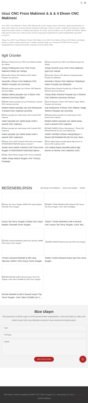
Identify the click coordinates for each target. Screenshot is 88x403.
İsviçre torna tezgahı (70, 188)
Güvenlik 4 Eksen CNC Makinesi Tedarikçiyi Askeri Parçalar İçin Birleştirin (65, 82)
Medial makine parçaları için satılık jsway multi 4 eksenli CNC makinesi (63, 122)
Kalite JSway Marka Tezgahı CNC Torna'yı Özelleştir (21, 160)
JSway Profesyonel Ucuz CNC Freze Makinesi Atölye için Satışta (18, 69)
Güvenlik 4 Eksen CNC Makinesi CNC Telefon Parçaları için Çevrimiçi (19, 82)
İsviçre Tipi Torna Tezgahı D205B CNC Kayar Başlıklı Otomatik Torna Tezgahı (22, 223)
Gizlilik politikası (44, 398)
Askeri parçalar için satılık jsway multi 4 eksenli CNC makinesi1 (19, 135)
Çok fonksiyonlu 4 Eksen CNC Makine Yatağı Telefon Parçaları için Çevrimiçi (65, 109)
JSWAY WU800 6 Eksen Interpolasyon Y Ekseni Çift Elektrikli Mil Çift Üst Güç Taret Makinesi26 (64, 136)
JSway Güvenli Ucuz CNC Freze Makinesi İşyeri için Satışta (64, 69)
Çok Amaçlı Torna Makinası (50, 188)
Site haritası (79, 395)
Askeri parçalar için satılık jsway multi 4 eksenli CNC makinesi (19, 122)
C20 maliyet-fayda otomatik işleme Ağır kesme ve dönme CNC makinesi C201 (62, 149)
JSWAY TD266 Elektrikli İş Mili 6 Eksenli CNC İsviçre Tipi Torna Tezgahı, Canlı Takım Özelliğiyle (65, 223)
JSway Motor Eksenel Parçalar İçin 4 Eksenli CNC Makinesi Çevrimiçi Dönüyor (65, 96)
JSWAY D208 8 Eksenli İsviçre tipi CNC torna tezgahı (65, 259)
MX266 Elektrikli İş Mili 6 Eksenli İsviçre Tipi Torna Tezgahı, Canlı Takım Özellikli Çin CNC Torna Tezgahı (22, 296)
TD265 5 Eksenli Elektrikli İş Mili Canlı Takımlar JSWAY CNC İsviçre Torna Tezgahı (22, 259)
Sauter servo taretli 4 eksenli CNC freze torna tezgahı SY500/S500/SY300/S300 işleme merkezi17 (22, 149)
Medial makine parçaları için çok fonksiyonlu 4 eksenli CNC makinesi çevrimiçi (22, 109)
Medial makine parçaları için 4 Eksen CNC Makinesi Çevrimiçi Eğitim (21, 96)
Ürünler (82, 188)
